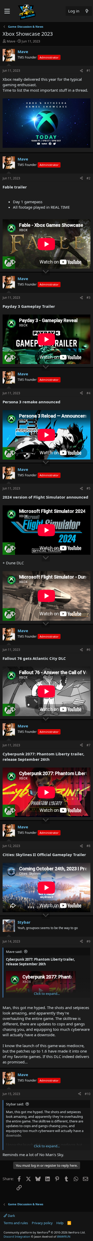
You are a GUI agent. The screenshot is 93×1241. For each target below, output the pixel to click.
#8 (88, 846)
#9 (88, 941)
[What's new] (87, 11)
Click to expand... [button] (47, 993)
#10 (87, 1094)
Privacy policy (42, 1223)
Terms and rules (16, 1223)
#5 (88, 488)
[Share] (81, 71)
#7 (88, 745)
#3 (88, 297)
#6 (88, 649)
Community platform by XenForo (45, 1232)
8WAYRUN (63, 1236)
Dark (11, 1215)
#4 (88, 393)
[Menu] (7, 11)
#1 (88, 70)
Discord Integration (17, 1236)
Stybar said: (15, 1104)
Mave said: (14, 951)
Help (60, 1223)
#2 (88, 178)
